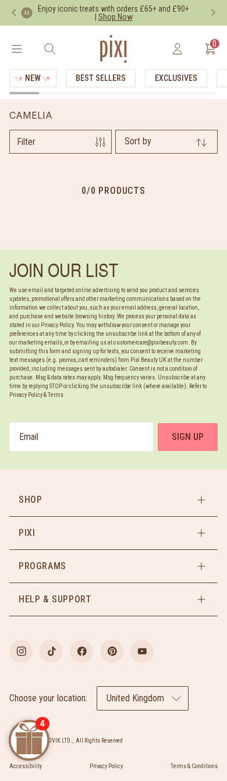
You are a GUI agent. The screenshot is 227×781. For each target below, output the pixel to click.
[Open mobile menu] (16, 49)
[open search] (49, 49)
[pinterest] (111, 651)
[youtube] (142, 651)
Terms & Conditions (194, 766)
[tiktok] (51, 651)
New (33, 78)
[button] (113, 500)
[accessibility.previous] (14, 13)
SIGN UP (188, 436)
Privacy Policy (106, 766)
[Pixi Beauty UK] (113, 49)
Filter (26, 141)
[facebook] (81, 651)
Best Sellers (101, 78)
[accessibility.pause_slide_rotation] (27, 13)
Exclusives (176, 78)
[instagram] (21, 651)
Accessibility (25, 766)
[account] (177, 49)
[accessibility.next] (213, 13)
